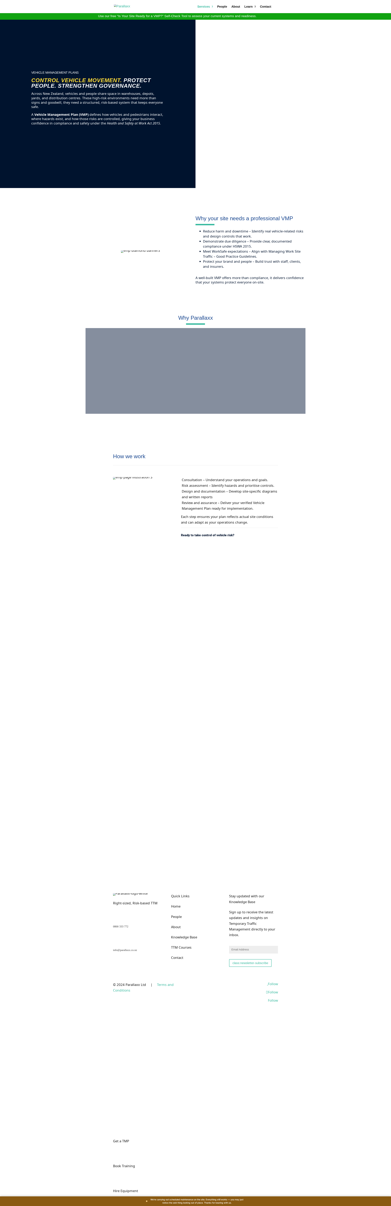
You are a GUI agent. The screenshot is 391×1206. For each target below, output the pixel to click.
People (222, 6)
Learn (248, 6)
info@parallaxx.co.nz (125, 950)
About (235, 6)
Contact (265, 6)
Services (203, 6)
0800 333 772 (120, 926)
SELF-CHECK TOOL (275, 16)
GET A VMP (42, 133)
